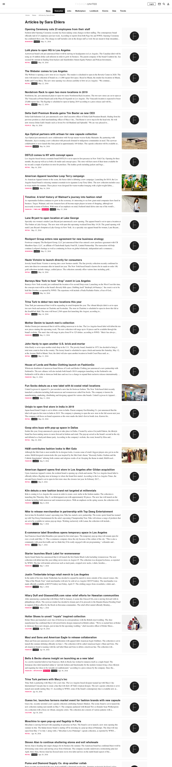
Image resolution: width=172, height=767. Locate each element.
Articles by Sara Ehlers (47, 15)
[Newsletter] (159, 4)
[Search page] (164, 4)
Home (27, 15)
